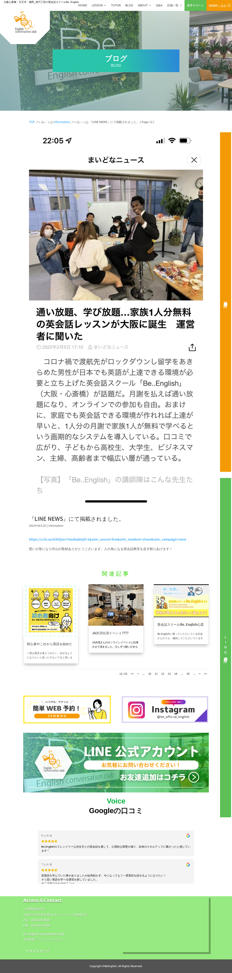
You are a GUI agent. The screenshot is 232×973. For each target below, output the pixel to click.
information (56, 525)
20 (188, 673)
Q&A (159, 5)
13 (169, 673)
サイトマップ (39, 951)
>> (205, 673)
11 (156, 673)
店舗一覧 (173, 5)
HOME (82, 5)
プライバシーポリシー (51, 939)
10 (149, 673)
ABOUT (143, 5)
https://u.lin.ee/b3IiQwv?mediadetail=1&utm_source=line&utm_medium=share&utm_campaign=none (107, 539)
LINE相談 (225, 646)
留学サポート (195, 5)
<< (132, 673)
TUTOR (116, 5)
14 (175, 673)
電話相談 (225, 300)
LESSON (97, 5)
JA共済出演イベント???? (110, 632)
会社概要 (29, 939)
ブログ (49, 647)
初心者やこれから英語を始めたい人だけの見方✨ (49, 645)
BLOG (129, 5)
